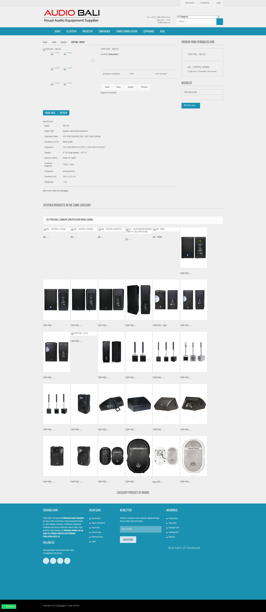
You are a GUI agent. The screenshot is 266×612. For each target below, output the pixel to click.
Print (131, 74)
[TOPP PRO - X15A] (84, 456)
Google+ (130, 87)
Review (63, 113)
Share (118, 87)
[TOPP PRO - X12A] (56, 456)
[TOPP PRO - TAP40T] (193, 456)
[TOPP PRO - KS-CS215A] (139, 299)
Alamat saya (96, 532)
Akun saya (95, 510)
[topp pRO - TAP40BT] (166, 456)
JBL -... (46, 237)
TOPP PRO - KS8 (159, 326)
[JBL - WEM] (166, 229)
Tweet (107, 87)
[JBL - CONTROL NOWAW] (84, 229)
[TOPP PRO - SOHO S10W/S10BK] (139, 351)
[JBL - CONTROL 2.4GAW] (56, 229)
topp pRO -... (158, 482)
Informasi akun (97, 537)
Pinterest (144, 87)
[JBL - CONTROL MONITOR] (111, 229)
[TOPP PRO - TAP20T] (52, 50)
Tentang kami (174, 532)
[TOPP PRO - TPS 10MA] (166, 403)
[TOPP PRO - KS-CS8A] (193, 247)
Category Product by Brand (133, 492)
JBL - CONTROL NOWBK (199, 67)
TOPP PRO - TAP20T (197, 55)
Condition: (104, 54)
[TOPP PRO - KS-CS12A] (84, 299)
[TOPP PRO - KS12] (56, 351)
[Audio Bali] (71, 16)
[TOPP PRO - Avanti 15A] (84, 403)
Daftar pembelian (98, 523)
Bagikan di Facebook (109, 93)
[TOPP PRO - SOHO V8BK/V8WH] (56, 403)
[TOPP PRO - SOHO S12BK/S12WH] (166, 351)
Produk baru (173, 519)
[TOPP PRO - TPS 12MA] (193, 403)
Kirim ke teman (161, 74)
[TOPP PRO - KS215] (111, 351)
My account (189, 3)
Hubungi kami (174, 528)
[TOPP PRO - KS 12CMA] (111, 403)
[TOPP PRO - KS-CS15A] (111, 299)
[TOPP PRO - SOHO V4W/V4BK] (193, 351)
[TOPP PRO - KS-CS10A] (56, 299)
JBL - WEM (157, 237)
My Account (96, 519)
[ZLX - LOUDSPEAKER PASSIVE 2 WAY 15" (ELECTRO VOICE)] (139, 230)
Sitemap (172, 537)
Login (218, 3)
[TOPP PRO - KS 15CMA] (139, 403)
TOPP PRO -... (186, 273)
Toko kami (173, 523)
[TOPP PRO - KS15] (84, 333)
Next (93, 60)
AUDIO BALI (47, 518)
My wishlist (204, 3)
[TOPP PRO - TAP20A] (111, 456)
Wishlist (186, 83)
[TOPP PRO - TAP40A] (139, 456)
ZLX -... (128, 239)
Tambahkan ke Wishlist (111, 74)
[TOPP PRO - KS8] (166, 299)
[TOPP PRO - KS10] (193, 299)
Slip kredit (95, 528)
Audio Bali (61, 606)
